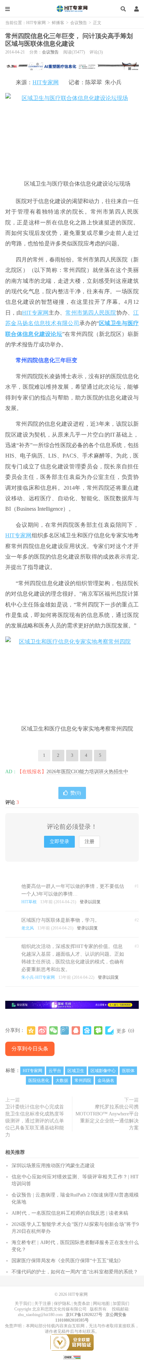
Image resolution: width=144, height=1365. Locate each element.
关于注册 (42, 1303)
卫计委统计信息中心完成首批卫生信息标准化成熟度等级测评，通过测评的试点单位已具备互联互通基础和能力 (34, 1120)
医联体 (128, 1070)
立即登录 (59, 841)
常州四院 (82, 1080)
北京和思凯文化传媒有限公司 (59, 1309)
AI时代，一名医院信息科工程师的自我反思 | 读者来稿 (70, 1213)
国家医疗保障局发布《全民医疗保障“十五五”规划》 (67, 1260)
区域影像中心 (103, 1070)
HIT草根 (29, 901)
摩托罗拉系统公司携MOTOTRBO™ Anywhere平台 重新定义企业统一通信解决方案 (107, 1117)
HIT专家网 (72, 8)
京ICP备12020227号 (84, 1314)
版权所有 (98, 1309)
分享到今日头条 (30, 1048)
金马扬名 (106, 1080)
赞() (75, 793)
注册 (89, 841)
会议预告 (78, 22)
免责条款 (81, 1303)
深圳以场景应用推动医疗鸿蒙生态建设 (53, 1165)
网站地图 (101, 1303)
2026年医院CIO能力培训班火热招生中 (87, 771)
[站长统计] (72, 1357)
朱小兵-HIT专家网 (38, 977)
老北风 (27, 928)
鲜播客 (58, 22)
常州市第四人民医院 (90, 313)
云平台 (55, 1070)
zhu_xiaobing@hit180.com (40, 1314)
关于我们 (23, 1303)
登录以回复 (90, 901)
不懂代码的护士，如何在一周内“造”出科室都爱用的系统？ (75, 1271)
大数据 (62, 1080)
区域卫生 (75, 1070)
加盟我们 (121, 1303)
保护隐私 (62, 1303)
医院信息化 (38, 1080)
